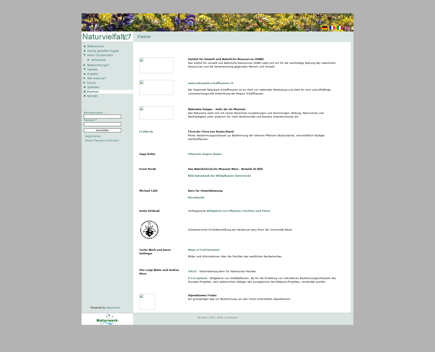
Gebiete (92, 69)
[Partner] (324, 28)
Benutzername (94, 112)
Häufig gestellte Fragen (103, 51)
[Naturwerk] (107, 324)
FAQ (212, 317)
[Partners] (347, 28)
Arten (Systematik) (100, 55)
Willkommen (95, 46)
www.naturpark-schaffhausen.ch (210, 83)
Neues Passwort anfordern (102, 140)
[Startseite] (106, 36)
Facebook (231, 317)
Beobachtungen (98, 65)
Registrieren (93, 136)
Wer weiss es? (96, 78)
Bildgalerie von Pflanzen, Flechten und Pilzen (238, 211)
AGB (220, 317)
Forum (91, 82)
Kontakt (92, 96)
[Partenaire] (332, 28)
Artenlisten (98, 60)
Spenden (93, 87)
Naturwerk (113, 307)
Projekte (92, 74)
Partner (93, 91)
